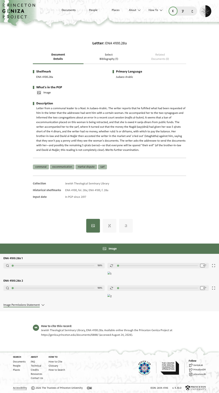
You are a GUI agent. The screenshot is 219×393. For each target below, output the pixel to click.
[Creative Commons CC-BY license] (89, 388)
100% (100, 265)
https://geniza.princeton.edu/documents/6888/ (70, 335)
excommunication (62, 166)
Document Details (58, 57)
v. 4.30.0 (176, 388)
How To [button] (153, 10)
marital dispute (86, 166)
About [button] (132, 10)
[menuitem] (66, 12)
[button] (20, 13)
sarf (102, 166)
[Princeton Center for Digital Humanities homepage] (172, 368)
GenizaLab (198, 365)
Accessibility (20, 388)
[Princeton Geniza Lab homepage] (147, 368)
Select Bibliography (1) (109, 57)
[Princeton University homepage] (195, 388)
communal (41, 166)
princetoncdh (199, 374)
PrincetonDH (199, 369)
